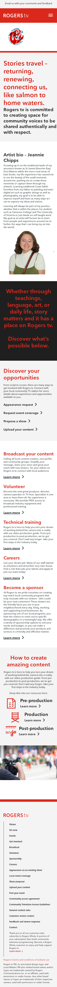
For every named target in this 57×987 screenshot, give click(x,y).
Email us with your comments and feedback (28, 3)
